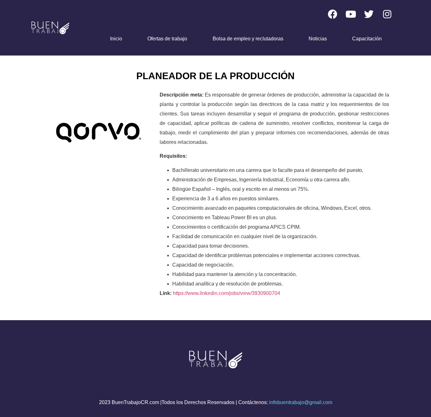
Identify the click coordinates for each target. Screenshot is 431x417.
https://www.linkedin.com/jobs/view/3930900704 (226, 293)
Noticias (318, 38)
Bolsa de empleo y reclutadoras (248, 38)
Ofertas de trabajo (167, 38)
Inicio (116, 38)
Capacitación (367, 38)
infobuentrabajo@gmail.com (300, 402)
